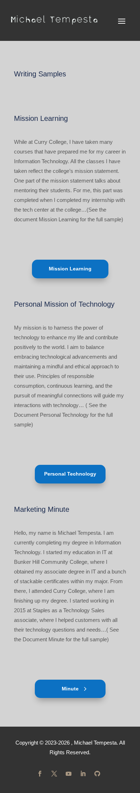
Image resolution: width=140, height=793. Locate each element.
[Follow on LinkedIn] (83, 773)
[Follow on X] (54, 773)
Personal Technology (70, 474)
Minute (70, 688)
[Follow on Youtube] (68, 773)
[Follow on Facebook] (40, 773)
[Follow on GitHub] (97, 773)
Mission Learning (70, 269)
